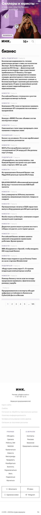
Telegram (31, 495)
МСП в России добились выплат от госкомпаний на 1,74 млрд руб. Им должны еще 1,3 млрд (19, 150)
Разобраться (7, 135)
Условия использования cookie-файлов (16, 419)
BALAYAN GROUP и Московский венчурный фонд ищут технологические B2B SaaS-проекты (20, 185)
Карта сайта (6, 405)
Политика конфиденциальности (14, 415)
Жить (4, 58)
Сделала (10, 439)
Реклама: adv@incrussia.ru (20, 394)
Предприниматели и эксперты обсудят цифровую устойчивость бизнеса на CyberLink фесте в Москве (18, 293)
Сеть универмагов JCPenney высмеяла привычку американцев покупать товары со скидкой (20, 197)
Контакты (30, 436)
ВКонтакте (12, 489)
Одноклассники (12, 495)
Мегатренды (10, 456)
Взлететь (10, 467)
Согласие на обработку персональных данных (19, 412)
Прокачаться (10, 450)
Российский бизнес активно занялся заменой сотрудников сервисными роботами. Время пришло (17, 239)
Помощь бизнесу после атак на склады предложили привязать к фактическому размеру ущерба (18, 281)
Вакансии (30, 443)
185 (33, 304)
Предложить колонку (30, 446)
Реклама (30, 439)
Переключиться (10, 470)
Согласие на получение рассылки (15, 422)
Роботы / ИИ (10, 443)
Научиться (10, 480)
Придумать (10, 460)
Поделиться (12, 58)
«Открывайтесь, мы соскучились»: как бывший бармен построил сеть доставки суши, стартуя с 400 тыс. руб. (19, 162)
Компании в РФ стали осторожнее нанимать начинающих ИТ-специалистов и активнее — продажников (20, 108)
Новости (6, 93)
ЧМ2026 (10, 446)
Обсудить (10, 436)
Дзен (31, 489)
